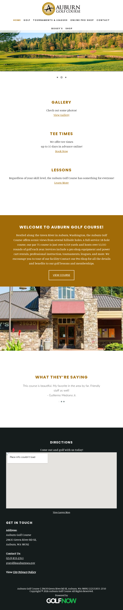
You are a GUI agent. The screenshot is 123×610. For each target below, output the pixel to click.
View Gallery (61, 115)
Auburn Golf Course (61, 9)
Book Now (61, 151)
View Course (61, 275)
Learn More (61, 182)
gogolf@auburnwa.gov (20, 563)
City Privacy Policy (24, 572)
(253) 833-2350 (15, 558)
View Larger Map (61, 512)
